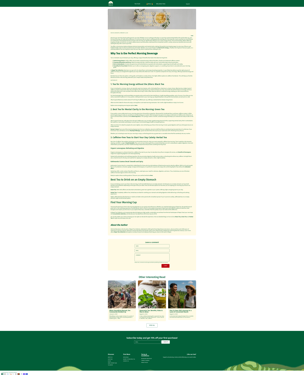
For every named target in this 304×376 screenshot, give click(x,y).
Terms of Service (145, 360)
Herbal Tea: (114, 192)
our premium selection (119, 214)
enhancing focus (136, 116)
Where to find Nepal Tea (129, 359)
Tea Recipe (110, 365)
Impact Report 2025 (112, 363)
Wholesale (126, 357)
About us (110, 357)
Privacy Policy (144, 362)
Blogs (109, 361)
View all (152, 325)
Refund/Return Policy (146, 358)
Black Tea (178, 216)
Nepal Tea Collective (119, 232)
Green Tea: (113, 189)
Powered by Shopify (13, 372)
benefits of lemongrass (184, 152)
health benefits (130, 143)
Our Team (110, 359)
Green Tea (184, 216)
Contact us (126, 361)
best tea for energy (163, 48)
